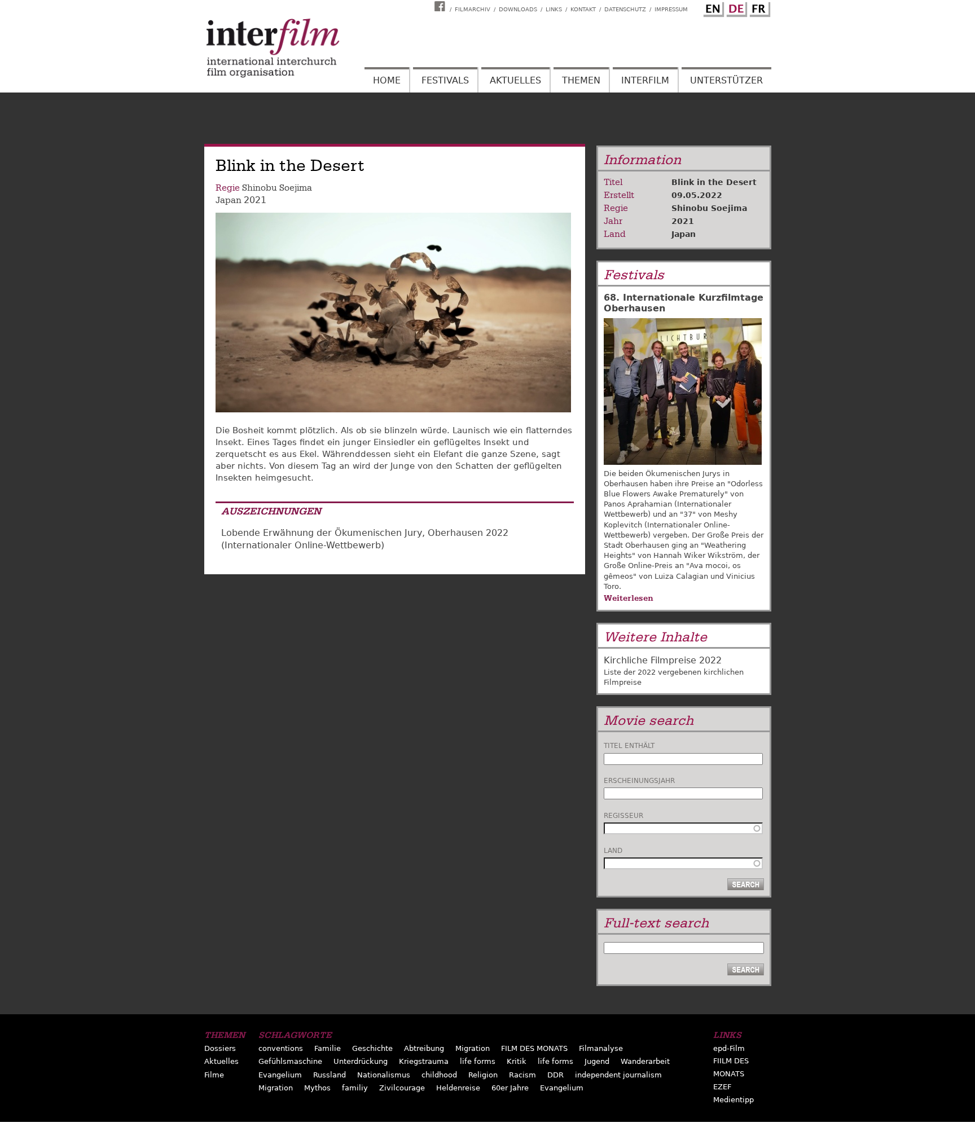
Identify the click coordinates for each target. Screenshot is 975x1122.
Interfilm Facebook (441, 6)
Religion (483, 1075)
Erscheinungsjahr (639, 781)
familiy (355, 1088)
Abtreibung (424, 1048)
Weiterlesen (628, 598)
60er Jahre (510, 1088)
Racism (522, 1075)
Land (613, 851)
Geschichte (372, 1048)
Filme (214, 1075)
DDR (555, 1075)
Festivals (445, 80)
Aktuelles (515, 80)
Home (387, 80)
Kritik (516, 1061)
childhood (439, 1075)
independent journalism (618, 1075)
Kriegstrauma (424, 1061)
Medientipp (733, 1099)
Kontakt (583, 9)
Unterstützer (726, 80)
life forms (477, 1061)
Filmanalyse (601, 1048)
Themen (581, 80)
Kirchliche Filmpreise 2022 (663, 660)
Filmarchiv (472, 9)
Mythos (317, 1088)
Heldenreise (458, 1088)
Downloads (518, 9)
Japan (228, 200)
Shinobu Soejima (277, 188)
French (758, 7)
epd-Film (729, 1048)
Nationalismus (383, 1075)
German (735, 7)
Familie (327, 1048)
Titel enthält (629, 746)
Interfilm (645, 80)
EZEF (722, 1087)
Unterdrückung (360, 1061)
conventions (280, 1048)
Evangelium (280, 1075)
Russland (329, 1075)
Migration (472, 1048)
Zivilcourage (402, 1088)
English (712, 7)
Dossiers (220, 1048)
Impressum (671, 9)
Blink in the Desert (714, 182)
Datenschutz (625, 9)
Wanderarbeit (645, 1061)
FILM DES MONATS (534, 1048)
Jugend (597, 1061)
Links (554, 9)
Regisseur (623, 816)
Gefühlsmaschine (290, 1061)
